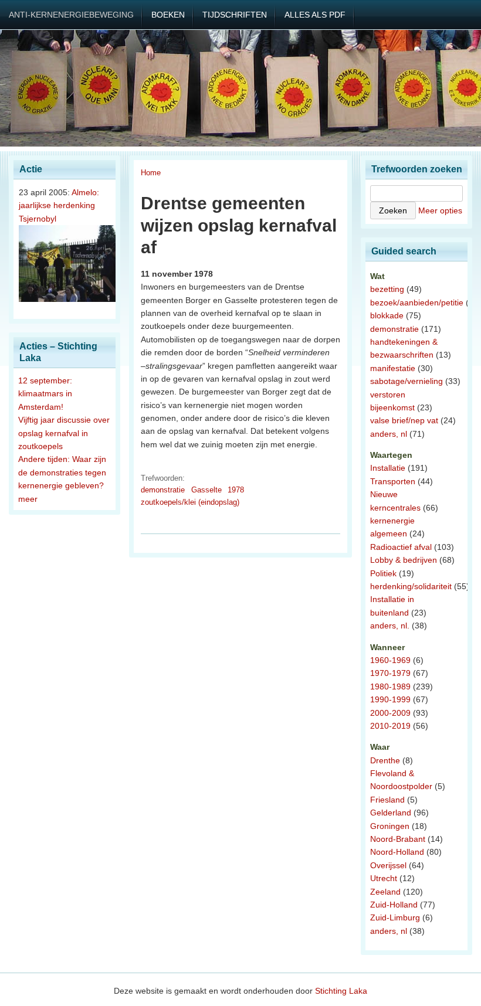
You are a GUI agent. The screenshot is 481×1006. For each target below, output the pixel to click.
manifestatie (392, 368)
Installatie (387, 468)
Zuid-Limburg (395, 917)
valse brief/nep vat (404, 420)
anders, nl (388, 434)
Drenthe (385, 760)
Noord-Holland (397, 852)
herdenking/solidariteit (411, 586)
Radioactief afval (401, 547)
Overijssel (388, 865)
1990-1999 (390, 699)
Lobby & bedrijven (403, 560)
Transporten (392, 481)
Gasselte (206, 489)
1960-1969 (390, 660)
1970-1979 (390, 673)
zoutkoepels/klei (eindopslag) (190, 502)
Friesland (387, 799)
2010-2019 (390, 725)
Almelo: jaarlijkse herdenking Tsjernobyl (59, 205)
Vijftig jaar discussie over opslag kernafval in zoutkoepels (64, 433)
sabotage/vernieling (406, 381)
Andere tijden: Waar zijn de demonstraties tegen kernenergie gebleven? (62, 472)
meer (28, 499)
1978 (236, 489)
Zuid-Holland (394, 904)
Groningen (389, 826)
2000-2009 (390, 713)
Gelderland (390, 812)
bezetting (387, 289)
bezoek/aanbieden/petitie (416, 302)
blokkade (387, 315)
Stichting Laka (341, 990)
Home (151, 172)
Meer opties (440, 210)
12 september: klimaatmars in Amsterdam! (45, 394)
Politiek (383, 573)
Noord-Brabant (397, 839)
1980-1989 (390, 686)
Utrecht (383, 878)
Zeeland (385, 891)
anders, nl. (389, 625)
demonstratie (163, 489)
